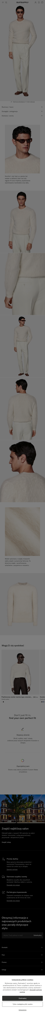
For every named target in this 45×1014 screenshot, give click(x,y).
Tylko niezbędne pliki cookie (22, 1004)
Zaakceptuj (22, 998)
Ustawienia (22, 1010)
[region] (22, 994)
